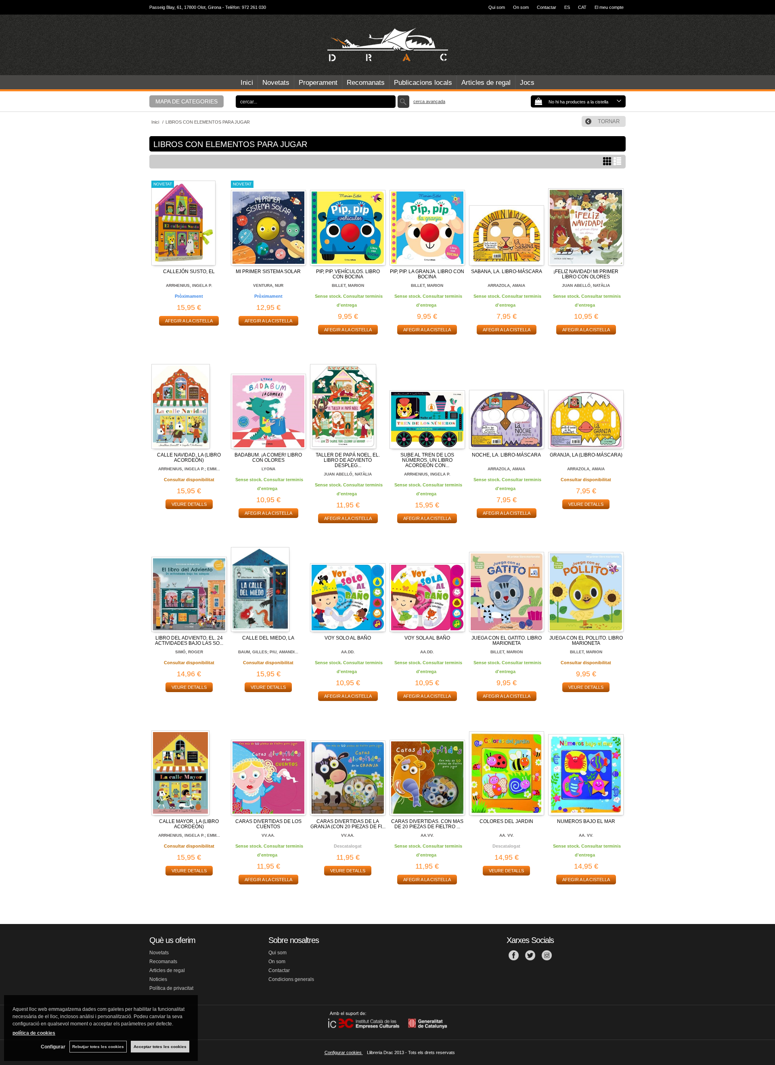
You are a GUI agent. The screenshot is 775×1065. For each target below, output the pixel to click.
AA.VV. (427, 835)
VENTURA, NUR (268, 285)
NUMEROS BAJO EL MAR (586, 821)
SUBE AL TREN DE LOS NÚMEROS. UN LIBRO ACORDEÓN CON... (427, 460)
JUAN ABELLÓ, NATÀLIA (586, 285)
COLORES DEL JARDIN (506, 821)
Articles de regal (486, 82)
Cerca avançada (429, 101)
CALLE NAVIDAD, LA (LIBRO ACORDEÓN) (189, 457)
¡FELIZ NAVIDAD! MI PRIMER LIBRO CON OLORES (585, 274)
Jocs (527, 82)
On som (521, 7)
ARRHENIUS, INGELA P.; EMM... (189, 469)
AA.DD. (348, 652)
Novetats (275, 82)
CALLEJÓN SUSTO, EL (189, 271)
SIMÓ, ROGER (189, 652)
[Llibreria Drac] (387, 45)
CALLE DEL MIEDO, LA (268, 638)
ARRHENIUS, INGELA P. (189, 285)
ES (567, 7)
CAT (582, 7)
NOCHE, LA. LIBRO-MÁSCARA (506, 455)
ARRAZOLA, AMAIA (506, 285)
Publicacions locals (423, 82)
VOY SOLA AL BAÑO (427, 638)
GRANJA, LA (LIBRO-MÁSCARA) (586, 455)
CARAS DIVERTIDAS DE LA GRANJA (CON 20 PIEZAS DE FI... (347, 824)
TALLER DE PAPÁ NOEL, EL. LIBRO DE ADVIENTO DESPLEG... (348, 460)
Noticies (158, 979)
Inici (247, 82)
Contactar (546, 7)
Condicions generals (291, 979)
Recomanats (366, 82)
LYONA (268, 469)
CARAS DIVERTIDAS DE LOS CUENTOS (268, 824)
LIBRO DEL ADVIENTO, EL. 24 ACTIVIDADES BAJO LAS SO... (189, 640)
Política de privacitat (171, 988)
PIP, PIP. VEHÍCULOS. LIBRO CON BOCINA (348, 274)
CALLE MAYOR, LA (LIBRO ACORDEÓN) (189, 824)
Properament (318, 82)
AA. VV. (506, 835)
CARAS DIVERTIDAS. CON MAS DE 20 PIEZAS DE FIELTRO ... (427, 824)
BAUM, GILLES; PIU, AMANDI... (268, 652)
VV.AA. (268, 835)
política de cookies (34, 1033)
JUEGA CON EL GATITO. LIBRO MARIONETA (506, 640)
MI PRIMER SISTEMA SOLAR (268, 271)
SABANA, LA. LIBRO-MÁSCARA (506, 271)
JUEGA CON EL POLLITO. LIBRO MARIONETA (586, 640)
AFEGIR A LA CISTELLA (189, 320)
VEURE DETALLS (189, 504)
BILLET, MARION (348, 285)
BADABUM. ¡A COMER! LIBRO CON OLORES (268, 457)
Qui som (496, 7)
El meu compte (609, 7)
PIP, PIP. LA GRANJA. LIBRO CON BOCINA (427, 274)
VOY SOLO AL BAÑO (348, 638)
